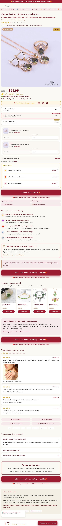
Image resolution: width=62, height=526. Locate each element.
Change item (17, 132)
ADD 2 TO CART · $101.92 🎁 (31, 192)
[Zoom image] (31, 57)
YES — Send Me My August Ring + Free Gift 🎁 (31, 273)
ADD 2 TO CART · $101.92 (48, 523)
